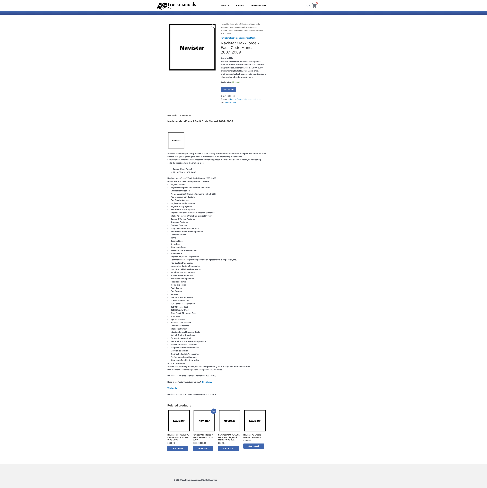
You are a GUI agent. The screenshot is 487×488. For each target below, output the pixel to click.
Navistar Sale (230, 102)
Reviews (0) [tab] (185, 115)
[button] (212, 26)
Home (223, 24)
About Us (225, 5)
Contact (240, 5)
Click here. (207, 382)
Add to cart (228, 89)
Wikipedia (172, 388)
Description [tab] (172, 115)
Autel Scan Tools (258, 5)
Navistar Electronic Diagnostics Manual (239, 38)
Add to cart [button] (177, 448)
